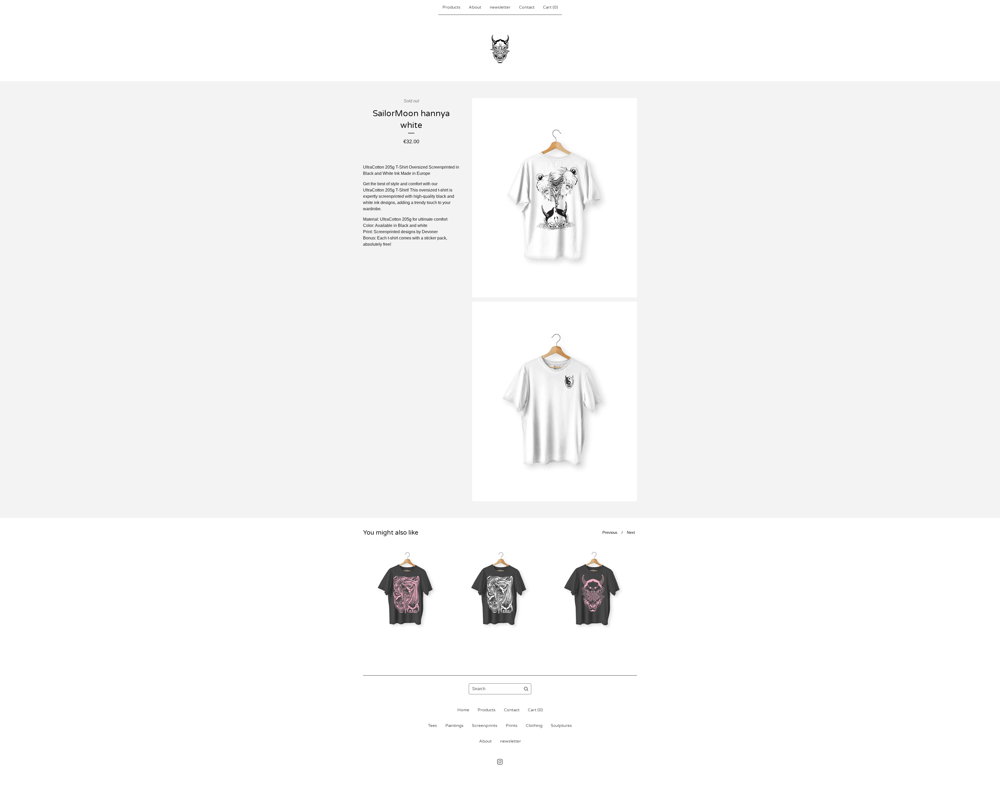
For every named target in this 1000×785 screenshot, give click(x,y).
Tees (432, 725)
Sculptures (561, 725)
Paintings (454, 725)
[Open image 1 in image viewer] (554, 198)
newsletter (500, 7)
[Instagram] (500, 762)
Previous (609, 532)
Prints (511, 725)
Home (463, 710)
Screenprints (484, 725)
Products (451, 7)
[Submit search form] (526, 689)
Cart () (550, 7)
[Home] (500, 48)
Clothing (534, 725)
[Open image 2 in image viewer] (554, 401)
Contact (527, 7)
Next (631, 532)
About (475, 7)
